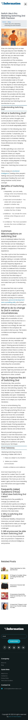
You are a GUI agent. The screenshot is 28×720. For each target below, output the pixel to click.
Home (4, 22)
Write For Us (4, 673)
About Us (3, 662)
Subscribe (14, 641)
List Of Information (15, 717)
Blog (9, 22)
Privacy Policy (5, 678)
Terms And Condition (7, 680)
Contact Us (4, 676)
